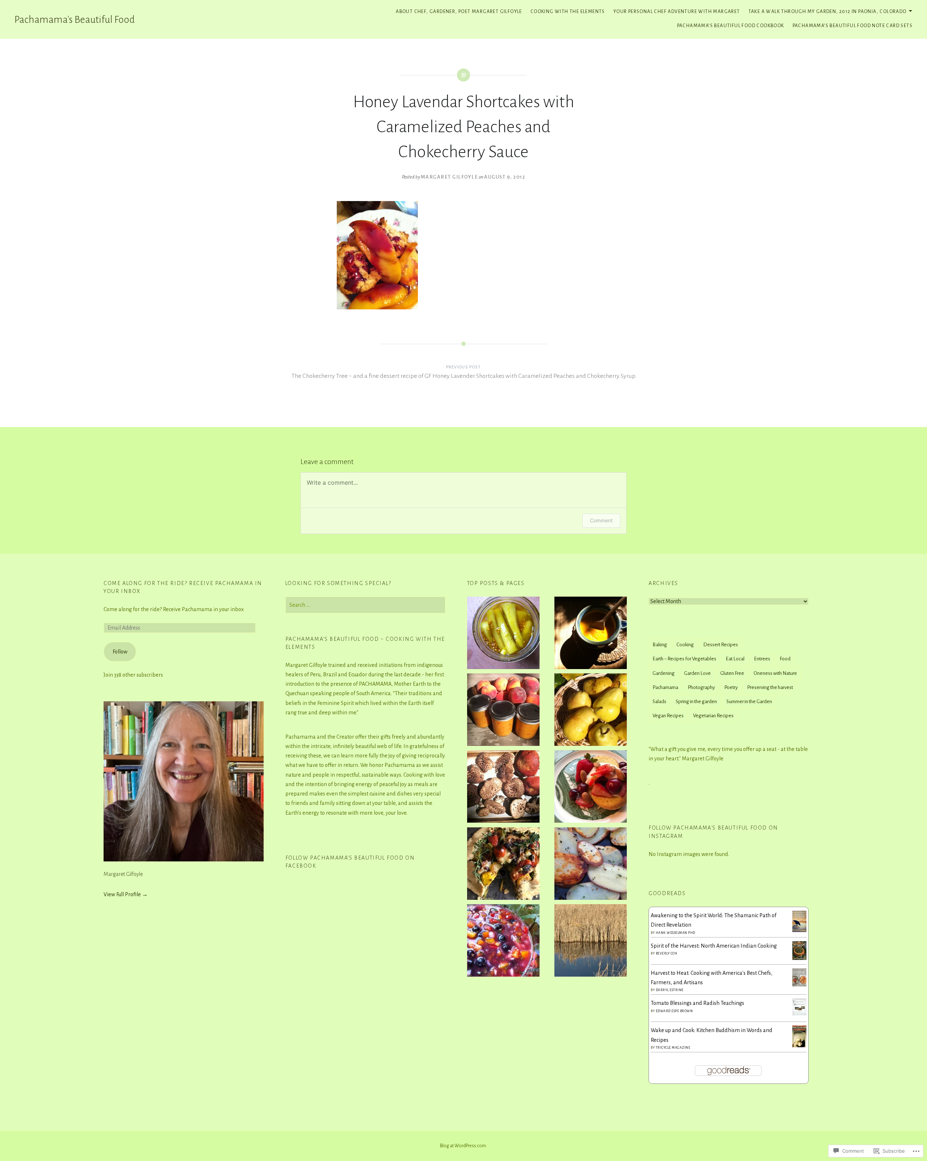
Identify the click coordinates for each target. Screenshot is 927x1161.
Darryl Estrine (670, 990)
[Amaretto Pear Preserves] (590, 711)
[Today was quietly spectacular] (590, 942)
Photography (701, 687)
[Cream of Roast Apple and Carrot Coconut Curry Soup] (590, 634)
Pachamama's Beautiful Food (74, 19)
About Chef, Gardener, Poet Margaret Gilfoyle (459, 11)
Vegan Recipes (668, 715)
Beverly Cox (667, 953)
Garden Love (697, 673)
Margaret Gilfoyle (449, 177)
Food (785, 658)
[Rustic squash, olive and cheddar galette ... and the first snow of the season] (503, 865)
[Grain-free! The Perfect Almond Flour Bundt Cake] (590, 788)
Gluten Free (732, 673)
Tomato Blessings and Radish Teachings (697, 1003)
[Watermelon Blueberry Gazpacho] (503, 942)
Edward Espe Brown (674, 1011)
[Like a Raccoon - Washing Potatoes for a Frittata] (590, 865)
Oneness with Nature (775, 673)
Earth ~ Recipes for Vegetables (684, 658)
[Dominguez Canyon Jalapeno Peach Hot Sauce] (503, 711)
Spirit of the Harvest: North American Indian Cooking (714, 946)
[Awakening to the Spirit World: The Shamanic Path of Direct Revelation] (799, 930)
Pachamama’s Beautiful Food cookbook (730, 25)
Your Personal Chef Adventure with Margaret (676, 11)
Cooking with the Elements (567, 11)
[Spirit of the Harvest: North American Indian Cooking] (799, 958)
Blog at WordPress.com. (463, 1145)
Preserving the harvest (770, 687)
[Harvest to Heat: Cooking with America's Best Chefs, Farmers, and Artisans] (799, 984)
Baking (660, 644)
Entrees (762, 658)
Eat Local (735, 658)
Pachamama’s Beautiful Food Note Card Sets (853, 25)
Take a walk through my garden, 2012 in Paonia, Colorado (827, 11)
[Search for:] (365, 605)
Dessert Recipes (720, 644)
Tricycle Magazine (673, 1047)
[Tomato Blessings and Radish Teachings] (799, 1013)
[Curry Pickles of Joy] (503, 634)
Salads (659, 701)
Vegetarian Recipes (713, 715)
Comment (601, 520)
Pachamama (665, 687)
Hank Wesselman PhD (675, 933)
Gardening (664, 673)
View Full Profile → (126, 894)
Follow (120, 652)
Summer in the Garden (749, 701)
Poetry (731, 687)
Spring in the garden (696, 701)
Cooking (685, 644)
